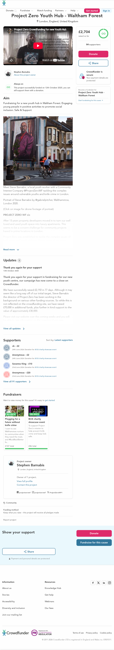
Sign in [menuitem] (106, 10)
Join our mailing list (12, 614)
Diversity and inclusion (13, 608)
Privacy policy (92, 633)
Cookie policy (106, 633)
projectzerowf (24, 492)
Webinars (49, 601)
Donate (93, 54)
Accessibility (8, 601)
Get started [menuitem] (92, 10)
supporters (93, 44)
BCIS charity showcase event (45, 349)
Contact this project (27, 484)
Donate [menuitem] (10, 10)
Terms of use (78, 633)
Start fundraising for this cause (89, 100)
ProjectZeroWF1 (56, 492)
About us (6, 588)
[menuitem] (27, 10)
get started (50, 400)
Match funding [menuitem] (44, 10)
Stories (5, 594)
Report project (9, 520)
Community (11, 503)
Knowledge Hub (53, 588)
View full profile (25, 481)
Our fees (49, 608)
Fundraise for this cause (94, 542)
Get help (49, 594)
